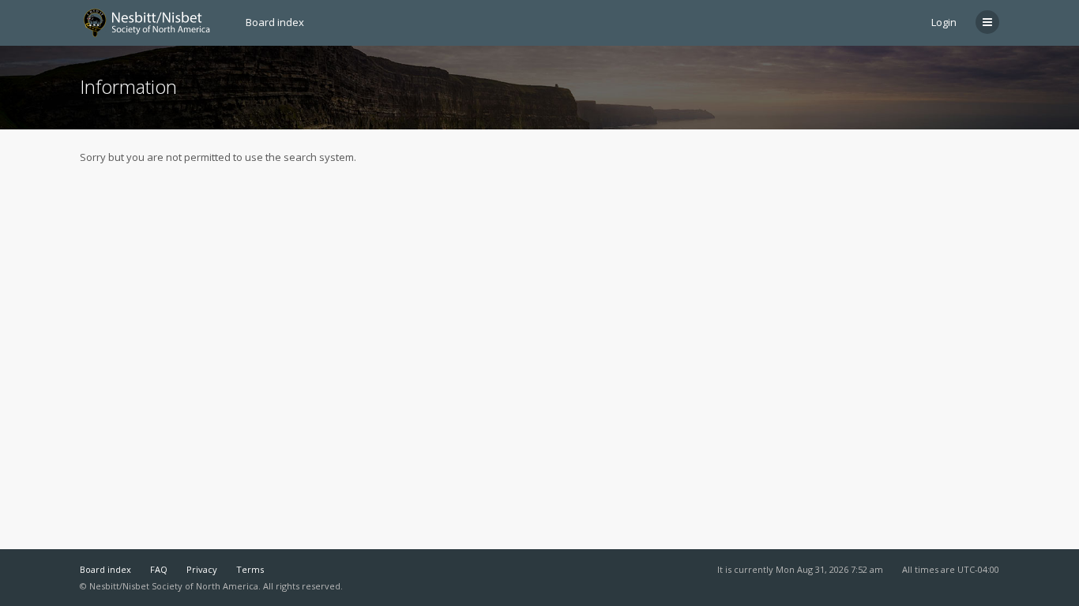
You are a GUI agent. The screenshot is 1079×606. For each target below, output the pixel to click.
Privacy (201, 569)
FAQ (158, 569)
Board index (105, 569)
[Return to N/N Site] (153, 23)
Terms (250, 569)
